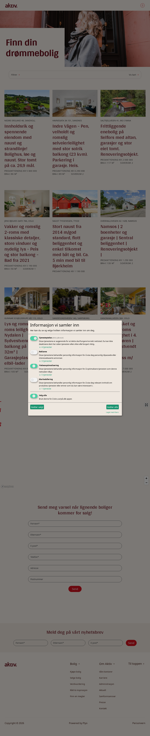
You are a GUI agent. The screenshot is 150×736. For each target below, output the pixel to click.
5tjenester (45, 374)
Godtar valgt (37, 407)
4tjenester (45, 347)
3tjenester (45, 360)
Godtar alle (112, 407)
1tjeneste (45, 388)
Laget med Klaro (112, 412)
